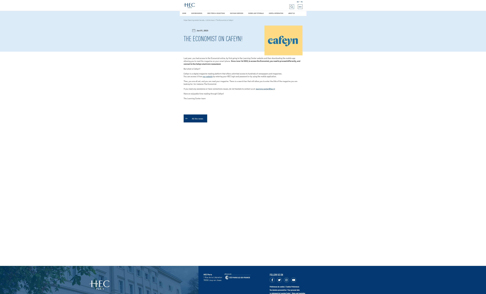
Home (184, 13)
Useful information (276, 13)
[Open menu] (291, 6)
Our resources (196, 13)
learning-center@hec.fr (265, 88)
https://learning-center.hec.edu (194, 20)
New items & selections (216, 13)
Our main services (236, 13)
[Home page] (189, 5)
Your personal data (294, 290)
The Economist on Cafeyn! (225, 20)
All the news (210, 20)
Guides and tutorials (256, 13)
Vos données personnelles (278, 290)
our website (208, 76)
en (298, 2)
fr (301, 2)
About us (291, 13)
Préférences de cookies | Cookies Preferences (284, 286)
